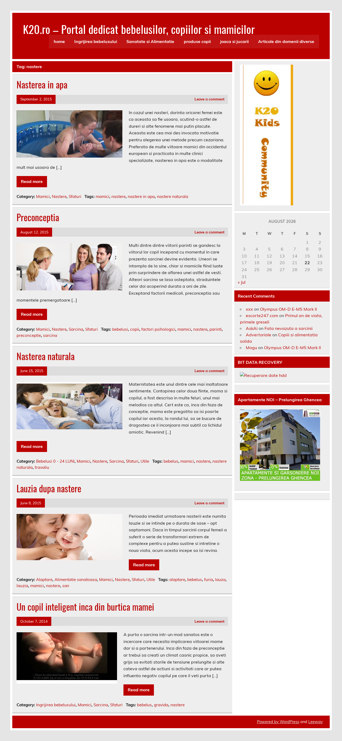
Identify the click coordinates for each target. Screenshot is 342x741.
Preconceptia (38, 217)
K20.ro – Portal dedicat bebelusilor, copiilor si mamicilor (139, 29)
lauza (220, 579)
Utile (145, 461)
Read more (32, 181)
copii (134, 329)
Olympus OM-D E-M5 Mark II (288, 309)
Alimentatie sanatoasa (76, 579)
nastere (118, 196)
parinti (215, 329)
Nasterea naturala (46, 356)
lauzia (22, 585)
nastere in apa (141, 196)
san (65, 585)
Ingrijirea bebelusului (95, 41)
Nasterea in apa (42, 84)
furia (208, 579)
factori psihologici (158, 329)
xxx (249, 309)
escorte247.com (262, 315)
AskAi (252, 328)
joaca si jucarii (234, 41)
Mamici (43, 196)
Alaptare (44, 579)
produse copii (197, 41)
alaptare (177, 579)
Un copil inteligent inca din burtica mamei (85, 606)
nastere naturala (172, 196)
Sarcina (76, 329)
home (59, 41)
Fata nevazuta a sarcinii (289, 328)
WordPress (289, 721)
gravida (161, 704)
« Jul (242, 282)
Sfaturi (75, 196)
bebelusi (120, 329)
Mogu (251, 347)
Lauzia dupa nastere (49, 488)
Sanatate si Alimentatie (150, 41)
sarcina (50, 335)
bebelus (171, 461)
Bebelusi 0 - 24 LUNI (55, 461)
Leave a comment (209, 99)
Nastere (59, 196)
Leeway (315, 721)
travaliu (42, 467)
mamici (102, 196)
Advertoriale (258, 334)
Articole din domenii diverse (286, 41)
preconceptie (29, 335)
